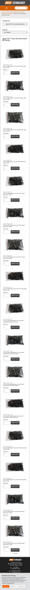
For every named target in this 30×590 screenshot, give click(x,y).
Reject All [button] (13, 586)
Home (3, 12)
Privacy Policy (10, 583)
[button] (6, 8)
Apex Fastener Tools (15, 12)
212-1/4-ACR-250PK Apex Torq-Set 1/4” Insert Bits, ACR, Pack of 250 (13, 353)
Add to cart (15, 72)
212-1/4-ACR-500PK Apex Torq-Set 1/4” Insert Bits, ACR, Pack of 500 (13, 385)
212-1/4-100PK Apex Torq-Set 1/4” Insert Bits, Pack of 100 (14, 194)
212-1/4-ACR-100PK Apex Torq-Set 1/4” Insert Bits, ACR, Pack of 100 (13, 321)
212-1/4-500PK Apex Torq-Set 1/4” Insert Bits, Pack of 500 (14, 257)
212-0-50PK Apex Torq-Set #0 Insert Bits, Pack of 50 (14, 162)
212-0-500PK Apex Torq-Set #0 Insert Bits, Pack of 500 (14, 130)
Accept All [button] (5, 586)
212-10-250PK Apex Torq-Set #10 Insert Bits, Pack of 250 (14, 512)
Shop (7, 12)
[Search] (26, 8)
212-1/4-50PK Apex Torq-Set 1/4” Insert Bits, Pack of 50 (15, 289)
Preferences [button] (21, 586)
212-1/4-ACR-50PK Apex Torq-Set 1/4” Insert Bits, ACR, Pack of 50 (13, 416)
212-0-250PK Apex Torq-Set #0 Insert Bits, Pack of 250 (14, 98)
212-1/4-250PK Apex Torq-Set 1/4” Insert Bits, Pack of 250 (14, 226)
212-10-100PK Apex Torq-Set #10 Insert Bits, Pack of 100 (15, 448)
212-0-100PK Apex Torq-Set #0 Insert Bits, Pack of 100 (14, 67)
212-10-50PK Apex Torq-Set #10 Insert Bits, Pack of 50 (14, 480)
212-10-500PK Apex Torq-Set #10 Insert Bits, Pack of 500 (14, 544)
